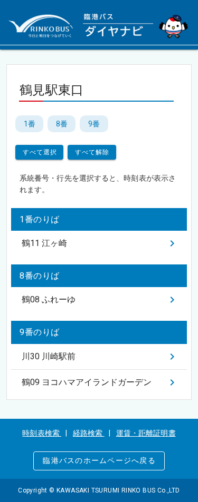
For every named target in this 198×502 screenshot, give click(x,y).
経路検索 (89, 433)
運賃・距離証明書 (146, 433)
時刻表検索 (41, 433)
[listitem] (99, 243)
